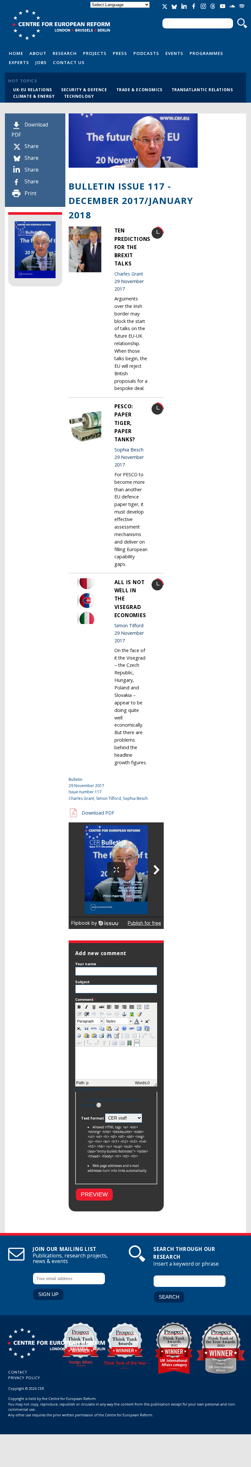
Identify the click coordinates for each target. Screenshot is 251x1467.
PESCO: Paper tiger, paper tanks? (125, 423)
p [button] (87, 1083)
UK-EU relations (32, 89)
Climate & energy (34, 96)
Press (120, 53)
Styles (111, 1021)
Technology (79, 96)
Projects (95, 53)
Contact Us (69, 62)
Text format (93, 1118)
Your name (85, 963)
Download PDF (98, 812)
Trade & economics (139, 89)
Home (16, 53)
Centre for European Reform (61, 24)
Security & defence (84, 89)
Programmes (206, 53)
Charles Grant (128, 274)
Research (65, 53)
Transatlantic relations (202, 89)
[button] (79, 1006)
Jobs (41, 62)
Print (31, 193)
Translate (120, 10)
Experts (19, 62)
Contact (17, 1372)
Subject (82, 981)
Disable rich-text (89, 1089)
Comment (85, 999)
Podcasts (146, 53)
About (37, 53)
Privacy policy (24, 1377)
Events (174, 53)
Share (32, 146)
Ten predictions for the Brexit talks (132, 247)
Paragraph (85, 1021)
